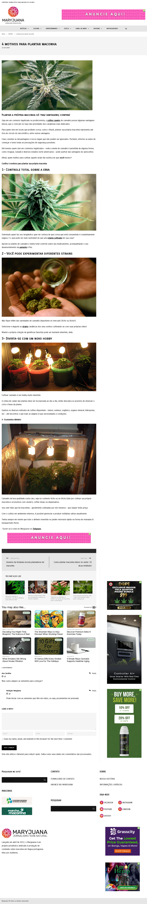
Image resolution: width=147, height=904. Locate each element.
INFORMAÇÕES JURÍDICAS (111, 784)
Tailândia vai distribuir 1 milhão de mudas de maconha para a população (60, 598)
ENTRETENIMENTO (52, 28)
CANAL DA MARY (81, 28)
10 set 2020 (5, 48)
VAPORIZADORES (112, 28)
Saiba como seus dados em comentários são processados (66, 754)
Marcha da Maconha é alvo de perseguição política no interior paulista (36, 597)
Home (3, 34)
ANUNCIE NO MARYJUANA (62, 784)
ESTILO (66, 28)
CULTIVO (10, 34)
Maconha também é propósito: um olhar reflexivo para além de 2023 (15, 598)
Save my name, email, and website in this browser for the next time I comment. (38, 739)
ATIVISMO (97, 28)
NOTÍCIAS (23, 28)
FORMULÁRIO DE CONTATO (62, 779)
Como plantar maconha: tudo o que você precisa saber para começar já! (82, 597)
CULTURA (36, 28)
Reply (94, 673)
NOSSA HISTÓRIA (107, 779)
